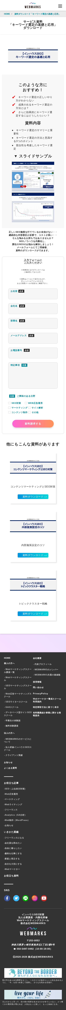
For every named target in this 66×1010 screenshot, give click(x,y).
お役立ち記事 (11, 783)
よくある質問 (10, 768)
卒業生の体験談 (13, 720)
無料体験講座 (12, 726)
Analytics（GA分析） (15, 815)
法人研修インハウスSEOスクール (18, 748)
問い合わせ (38, 687)
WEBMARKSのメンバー (46, 669)
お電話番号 (20, 350)
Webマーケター (12, 869)
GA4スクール (12, 707)
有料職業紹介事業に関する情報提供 (47, 714)
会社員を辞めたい (13, 843)
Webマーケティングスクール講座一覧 (18, 670)
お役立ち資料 (11, 875)
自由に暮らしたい (13, 848)
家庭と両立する (12, 859)
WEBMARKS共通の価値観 (47, 675)
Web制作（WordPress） (17, 820)
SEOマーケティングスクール (18, 687)
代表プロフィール (43, 664)
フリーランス (11, 810)
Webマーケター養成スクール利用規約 (47, 700)
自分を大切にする (13, 864)
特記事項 (18, 365)
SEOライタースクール (16, 702)
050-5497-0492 (25, 948)
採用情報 (37, 682)
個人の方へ (9, 663)
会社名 (17, 306)
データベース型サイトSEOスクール (18, 713)
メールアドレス (22, 335)
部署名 (17, 320)
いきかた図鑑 (11, 832)
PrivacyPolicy (40, 693)
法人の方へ (9, 733)
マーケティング (12, 799)
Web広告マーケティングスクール (18, 695)
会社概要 (37, 658)
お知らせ (8, 762)
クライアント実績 (14, 755)
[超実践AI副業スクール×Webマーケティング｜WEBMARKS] (33, 6)
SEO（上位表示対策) (14, 789)
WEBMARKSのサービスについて (17, 740)
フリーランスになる (14, 838)
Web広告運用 (11, 794)
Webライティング (13, 804)
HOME (7, 658)
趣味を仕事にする (13, 853)
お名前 (17, 291)
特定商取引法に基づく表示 (46, 707)
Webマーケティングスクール (18, 678)
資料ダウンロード (33, 496)
